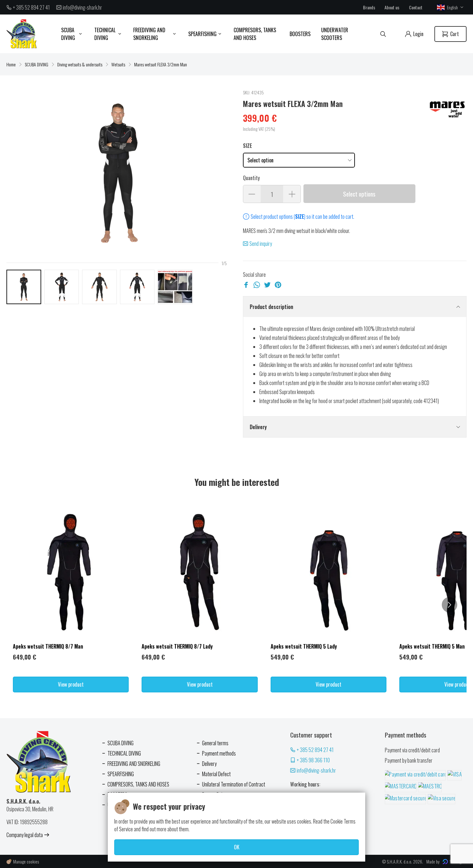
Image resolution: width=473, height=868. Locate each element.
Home (11, 64)
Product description (271, 307)
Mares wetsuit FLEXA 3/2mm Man (160, 64)
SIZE (247, 145)
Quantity (251, 178)
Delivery (258, 427)
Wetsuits (118, 64)
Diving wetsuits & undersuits (79, 64)
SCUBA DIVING (36, 64)
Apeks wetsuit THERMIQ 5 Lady (304, 646)
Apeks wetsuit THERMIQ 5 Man (432, 646)
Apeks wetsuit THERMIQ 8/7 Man (48, 646)
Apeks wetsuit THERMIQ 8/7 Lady (177, 646)
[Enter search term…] (383, 34)
